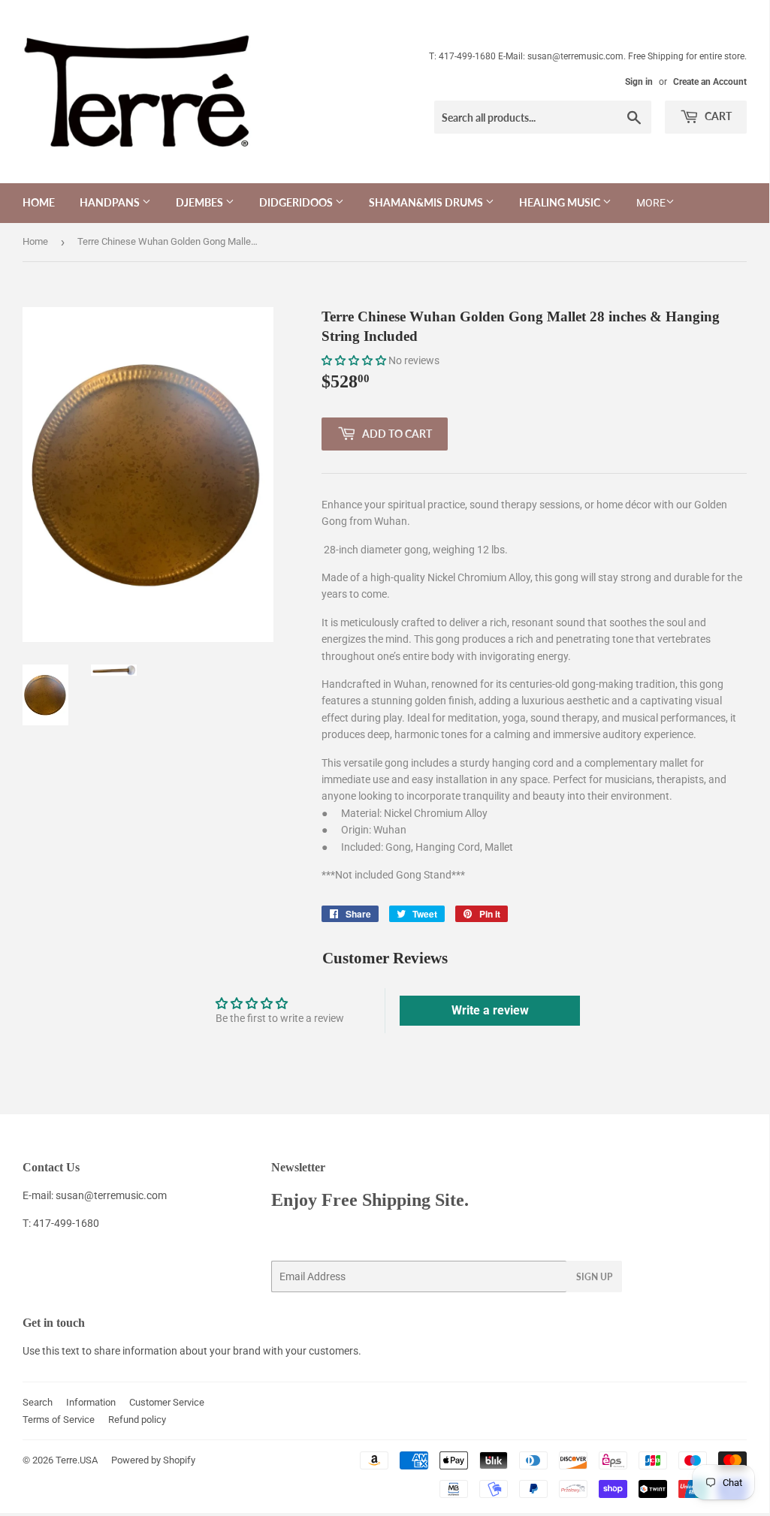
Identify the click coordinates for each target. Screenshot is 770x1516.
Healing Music (560, 202)
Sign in (639, 82)
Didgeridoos (297, 202)
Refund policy (137, 1419)
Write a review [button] (490, 1010)
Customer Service (166, 1402)
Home (39, 202)
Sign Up (594, 1276)
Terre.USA (77, 1460)
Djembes (200, 202)
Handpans (111, 202)
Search (38, 1402)
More (651, 203)
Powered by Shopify (153, 1460)
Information (91, 1402)
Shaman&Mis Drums (427, 202)
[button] (355, 360)
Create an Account (710, 82)
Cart (717, 116)
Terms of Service (59, 1419)
